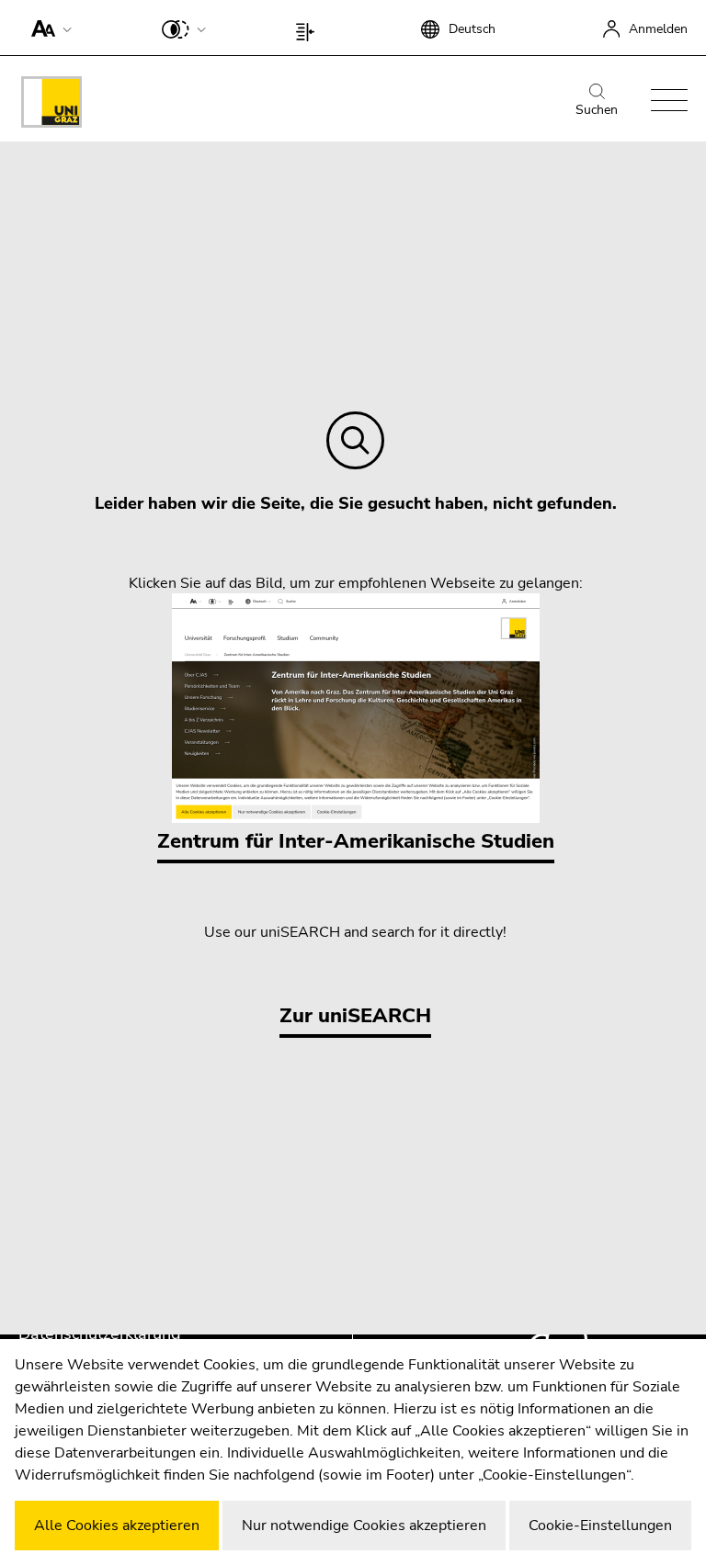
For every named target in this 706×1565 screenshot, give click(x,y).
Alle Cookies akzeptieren (116, 1525)
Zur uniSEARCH (355, 1016)
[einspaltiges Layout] (309, 27)
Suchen (596, 109)
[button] (47, 27)
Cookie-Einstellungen (600, 1525)
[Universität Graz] (51, 105)
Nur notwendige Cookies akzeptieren (364, 1525)
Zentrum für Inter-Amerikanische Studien (355, 841)
